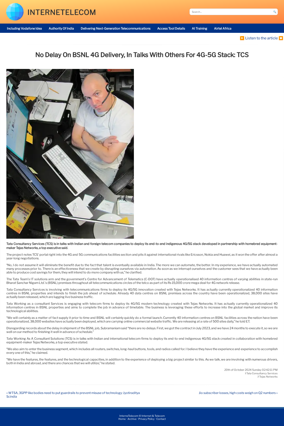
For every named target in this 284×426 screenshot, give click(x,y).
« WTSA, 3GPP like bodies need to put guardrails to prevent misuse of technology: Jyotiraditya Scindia (73, 394)
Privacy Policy (146, 419)
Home (122, 419)
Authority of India (61, 28)
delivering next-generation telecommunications (116, 28)
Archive (132, 419)
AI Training (199, 28)
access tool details (171, 28)
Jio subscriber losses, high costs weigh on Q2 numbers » (238, 393)
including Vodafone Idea (24, 28)
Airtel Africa (222, 28)
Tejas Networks (268, 376)
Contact (161, 419)
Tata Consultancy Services (262, 373)
